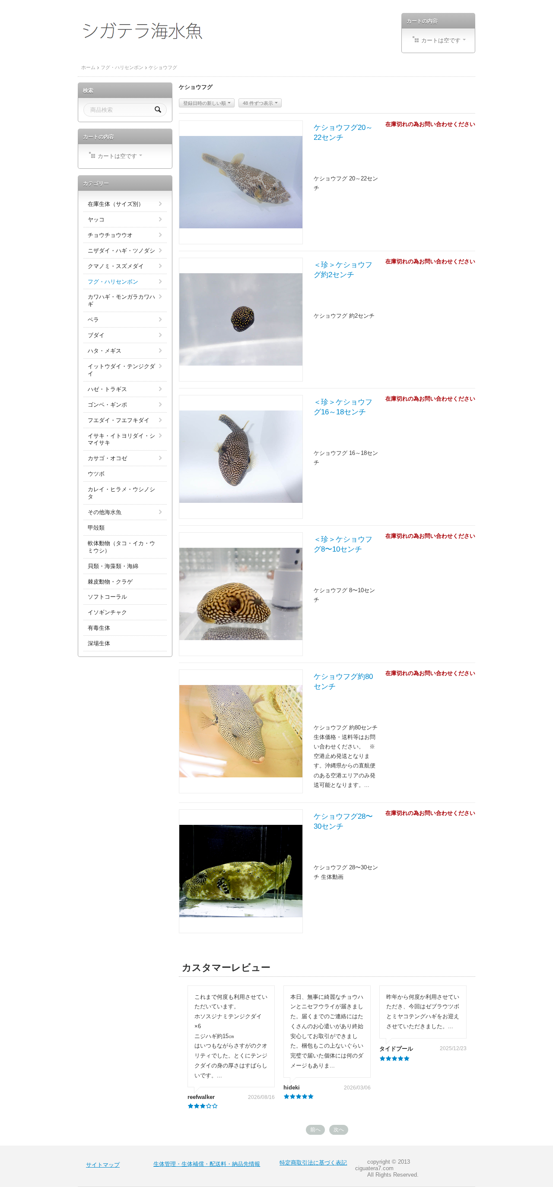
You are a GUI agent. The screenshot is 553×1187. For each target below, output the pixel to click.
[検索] (158, 110)
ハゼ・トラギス (107, 389)
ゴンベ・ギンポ (107, 404)
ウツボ (96, 473)
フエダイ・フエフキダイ (118, 420)
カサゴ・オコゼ (107, 458)
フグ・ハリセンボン (122, 67)
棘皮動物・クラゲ (110, 581)
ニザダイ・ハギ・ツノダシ (121, 250)
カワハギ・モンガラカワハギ (121, 300)
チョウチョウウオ (110, 235)
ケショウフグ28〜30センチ (343, 821)
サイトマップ (103, 1165)
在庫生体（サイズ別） (116, 204)
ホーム (88, 67)
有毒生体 (99, 628)
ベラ (93, 319)
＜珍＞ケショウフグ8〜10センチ (343, 544)
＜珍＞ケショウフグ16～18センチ (343, 407)
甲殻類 (96, 527)
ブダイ (96, 335)
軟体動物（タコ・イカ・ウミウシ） (121, 547)
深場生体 (99, 643)
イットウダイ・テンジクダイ (121, 370)
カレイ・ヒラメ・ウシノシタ (121, 493)
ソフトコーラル (107, 597)
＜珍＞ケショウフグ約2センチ (343, 270)
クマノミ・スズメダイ (116, 266)
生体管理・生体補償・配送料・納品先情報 (206, 1164)
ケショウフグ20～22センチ (343, 132)
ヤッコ (96, 219)
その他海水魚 (104, 512)
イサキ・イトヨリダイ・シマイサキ (121, 439)
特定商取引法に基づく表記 (313, 1162)
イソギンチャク (107, 612)
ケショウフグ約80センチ (343, 681)
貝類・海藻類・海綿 (113, 566)
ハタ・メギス (104, 350)
